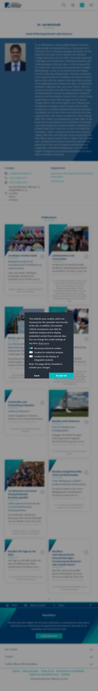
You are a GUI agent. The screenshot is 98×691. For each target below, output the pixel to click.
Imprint (16, 671)
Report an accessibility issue (44, 674)
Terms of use (47, 671)
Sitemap (65, 674)
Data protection (30, 671)
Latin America (57, 181)
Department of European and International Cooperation (72, 175)
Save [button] (36, 375)
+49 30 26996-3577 (18, 177)
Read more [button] (43, 343)
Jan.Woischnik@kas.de (20, 173)
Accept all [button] (61, 375)
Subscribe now (49, 635)
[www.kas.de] (13, 5)
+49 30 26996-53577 (19, 182)
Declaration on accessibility (71, 671)
